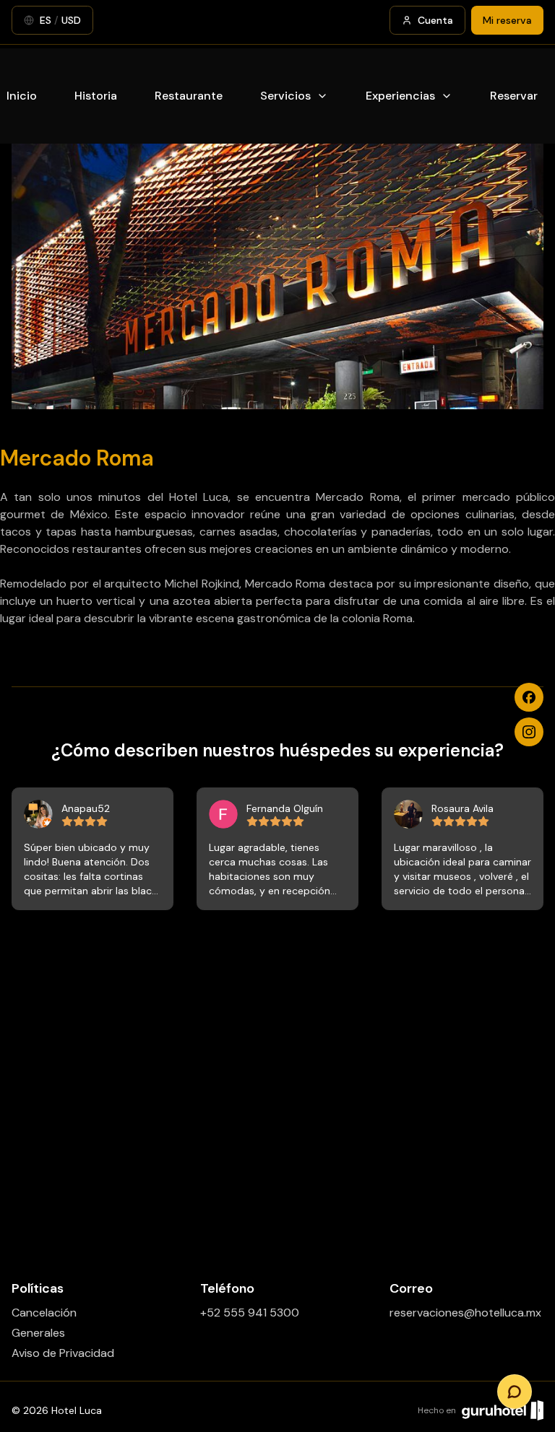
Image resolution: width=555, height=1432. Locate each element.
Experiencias (400, 95)
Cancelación (44, 1312)
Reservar (514, 95)
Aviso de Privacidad (63, 1353)
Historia (95, 95)
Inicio (22, 95)
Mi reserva (507, 20)
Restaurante (189, 95)
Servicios (285, 95)
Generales (38, 1332)
